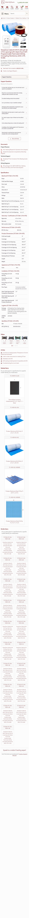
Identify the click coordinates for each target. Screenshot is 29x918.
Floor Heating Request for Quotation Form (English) (15, 149)
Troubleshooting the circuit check (11, 363)
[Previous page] (3, 340)
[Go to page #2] (14, 346)
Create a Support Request (20, 754)
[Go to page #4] (17, 346)
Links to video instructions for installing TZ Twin (14, 356)
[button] (12, 8)
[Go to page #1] (12, 346)
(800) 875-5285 (23, 2)
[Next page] (25, 340)
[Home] (3, 2)
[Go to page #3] (15, 346)
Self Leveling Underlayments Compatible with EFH (15, 361)
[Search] (26, 13)
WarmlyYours (9, 2)
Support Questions (6, 77)
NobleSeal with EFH (8, 358)
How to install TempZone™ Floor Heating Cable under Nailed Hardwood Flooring (11, 342)
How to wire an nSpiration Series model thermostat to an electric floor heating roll (17, 342)
